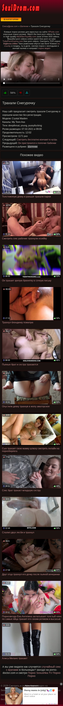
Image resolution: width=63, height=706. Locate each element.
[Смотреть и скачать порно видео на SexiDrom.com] (20, 7)
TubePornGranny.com (13, 41)
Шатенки (32, 146)
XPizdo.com (53, 32)
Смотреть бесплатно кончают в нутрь (37, 139)
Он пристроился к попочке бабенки (37, 143)
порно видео (44, 48)
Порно (32, 672)
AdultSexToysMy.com (26, 36)
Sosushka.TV (44, 672)
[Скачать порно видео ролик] (27, 93)
